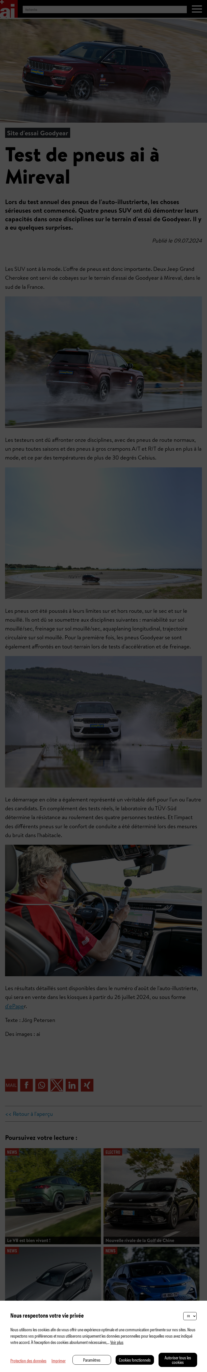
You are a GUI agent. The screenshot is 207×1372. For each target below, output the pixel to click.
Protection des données (28, 1360)
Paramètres (91, 1360)
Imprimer (58, 1360)
